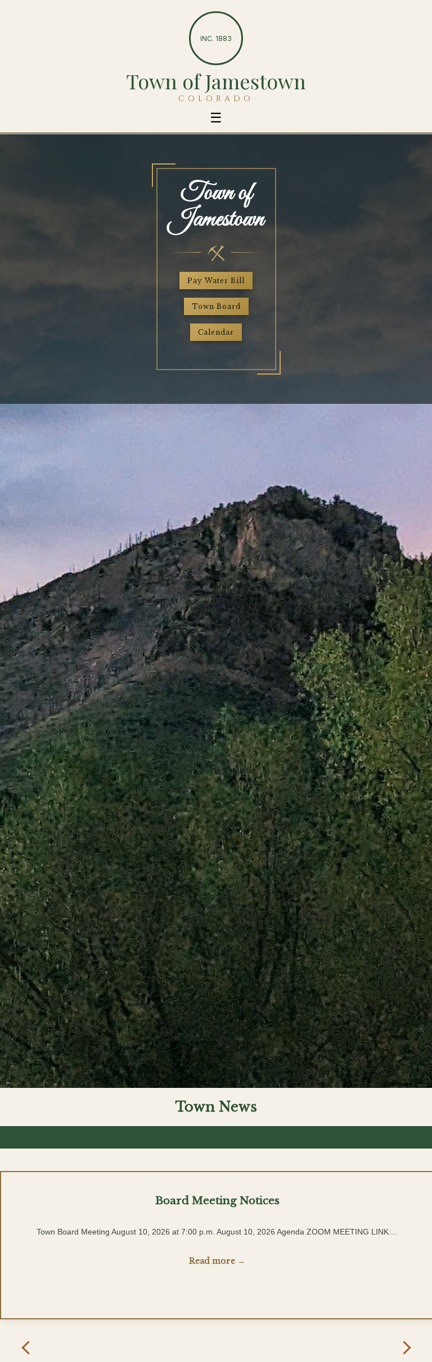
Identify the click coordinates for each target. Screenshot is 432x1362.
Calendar (216, 332)
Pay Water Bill (216, 280)
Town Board (216, 306)
